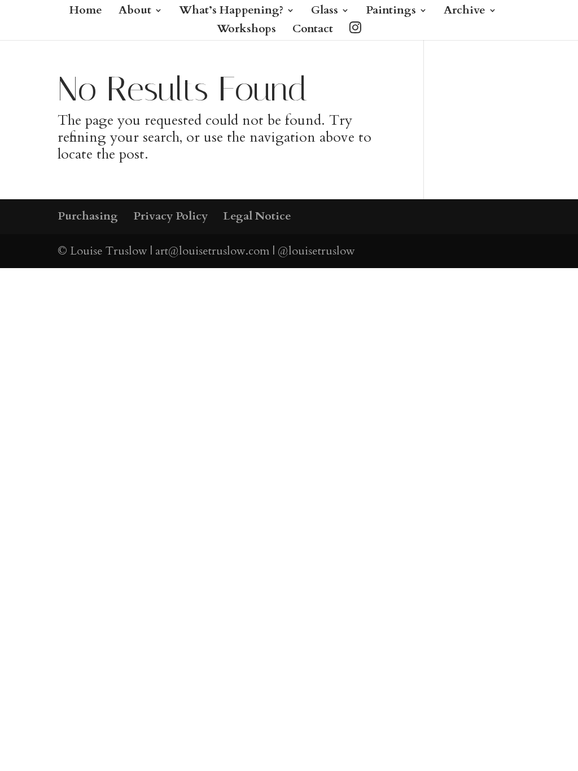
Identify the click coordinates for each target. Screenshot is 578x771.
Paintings (391, 11)
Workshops (246, 30)
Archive (464, 11)
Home (85, 11)
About (135, 11)
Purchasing (88, 216)
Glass (324, 11)
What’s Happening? (231, 11)
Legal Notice (257, 216)
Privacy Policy (170, 216)
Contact (312, 30)
